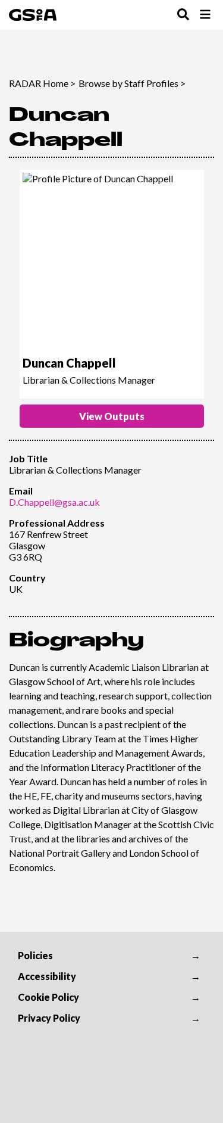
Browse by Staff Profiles (128, 83)
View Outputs (112, 416)
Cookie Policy (48, 997)
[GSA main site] (32, 15)
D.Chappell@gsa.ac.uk (54, 502)
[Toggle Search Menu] (183, 15)
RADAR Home (38, 83)
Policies (35, 955)
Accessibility (47, 976)
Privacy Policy (49, 1018)
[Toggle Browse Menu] (205, 15)
